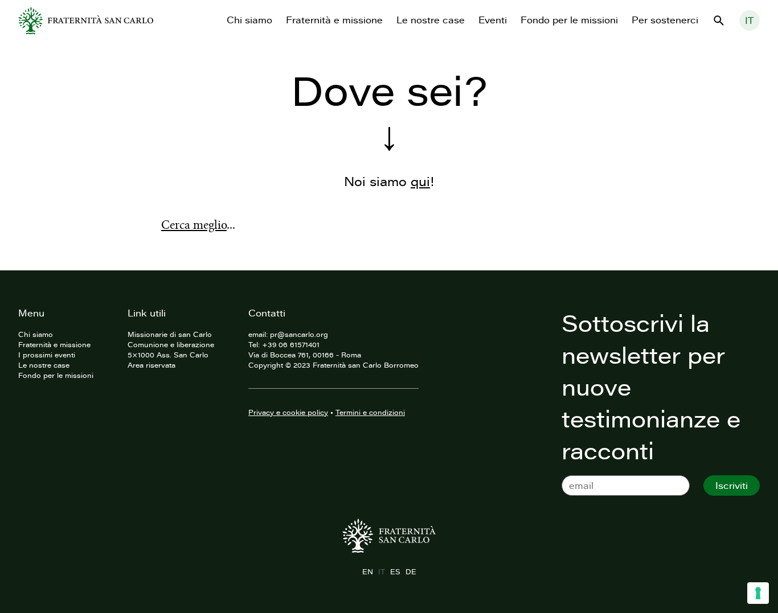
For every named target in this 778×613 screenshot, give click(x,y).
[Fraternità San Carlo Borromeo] (85, 20)
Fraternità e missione (334, 20)
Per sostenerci (665, 20)
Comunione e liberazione (171, 344)
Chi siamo (249, 20)
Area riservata (151, 364)
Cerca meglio (194, 224)
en (367, 571)
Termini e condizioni (370, 412)
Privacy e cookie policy (288, 412)
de (411, 571)
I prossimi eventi (46, 354)
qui (420, 181)
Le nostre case (430, 20)
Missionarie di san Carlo (170, 334)
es (395, 571)
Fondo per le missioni (569, 20)
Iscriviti (731, 485)
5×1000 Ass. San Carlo (168, 354)
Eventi (492, 20)
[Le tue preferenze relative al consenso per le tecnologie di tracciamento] (758, 593)
